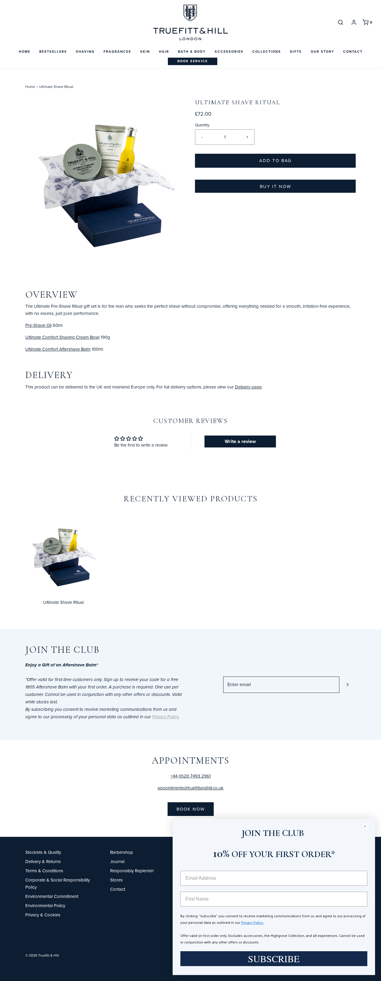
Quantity (202, 125)
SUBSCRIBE (274, 958)
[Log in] (353, 22)
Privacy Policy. (252, 922)
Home (24, 51)
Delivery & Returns (43, 861)
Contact (353, 51)
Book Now (191, 809)
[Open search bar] (340, 22)
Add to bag (275, 160)
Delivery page (248, 387)
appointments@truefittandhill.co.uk (190, 788)
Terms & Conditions (44, 870)
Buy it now (275, 186)
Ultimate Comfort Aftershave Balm (57, 349)
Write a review (240, 441)
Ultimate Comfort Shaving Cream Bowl (62, 337)
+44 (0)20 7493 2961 (191, 776)
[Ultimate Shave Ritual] (63, 553)
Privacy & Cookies (42, 915)
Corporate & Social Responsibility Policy (57, 883)
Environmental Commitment (51, 896)
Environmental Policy (45, 905)
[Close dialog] (367, 826)
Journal (117, 861)
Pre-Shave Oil (38, 325)
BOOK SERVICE (192, 61)
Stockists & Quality (43, 852)
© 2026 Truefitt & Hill (42, 955)
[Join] (347, 685)
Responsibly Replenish (132, 870)
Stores (116, 880)
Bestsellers (53, 51)
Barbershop (121, 852)
